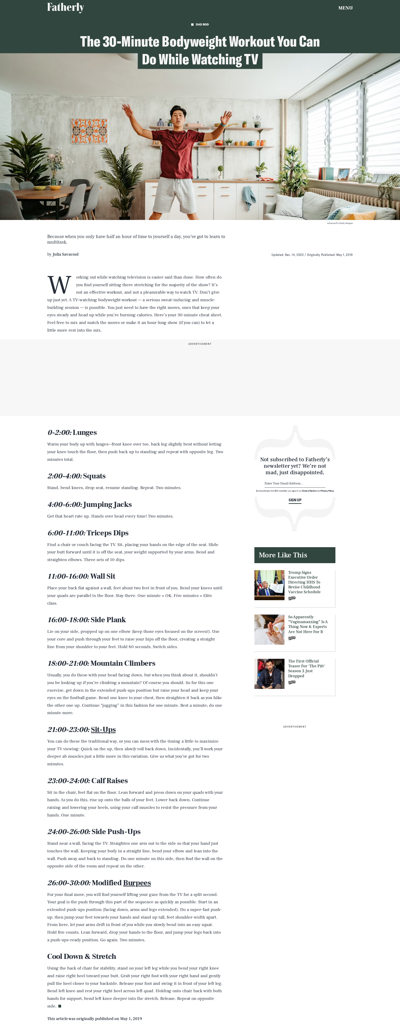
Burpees (137, 883)
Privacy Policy (327, 490)
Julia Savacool (65, 254)
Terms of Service (309, 490)
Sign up (295, 500)
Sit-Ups (103, 730)
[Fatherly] (65, 8)
